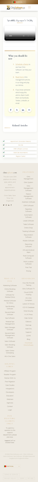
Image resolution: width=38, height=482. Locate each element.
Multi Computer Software (28, 257)
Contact (10, 406)
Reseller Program (10, 374)
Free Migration (10, 382)
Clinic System (28, 182)
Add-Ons (28, 329)
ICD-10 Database (28, 307)
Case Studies (9, 385)
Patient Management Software (28, 196)
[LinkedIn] (8, 205)
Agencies (10, 403)
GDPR (28, 336)
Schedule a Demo (22, 64)
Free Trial (28, 267)
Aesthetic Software (28, 202)
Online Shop (28, 228)
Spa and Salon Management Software (10, 335)
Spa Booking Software (9, 308)
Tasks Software (28, 224)
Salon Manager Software (10, 329)
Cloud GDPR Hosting (28, 293)
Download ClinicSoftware (28, 344)
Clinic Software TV (28, 289)
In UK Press (28, 314)
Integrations (10, 389)
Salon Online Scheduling (10, 352)
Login (10, 410)
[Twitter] (3, 205)
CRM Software (28, 205)
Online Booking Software (9, 290)
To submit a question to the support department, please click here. (10, 432)
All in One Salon (10, 356)
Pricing (28, 271)
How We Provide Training (28, 284)
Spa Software (10, 318)
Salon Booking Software (10, 346)
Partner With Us (9, 378)
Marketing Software (10, 285)
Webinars (10, 399)
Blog (28, 339)
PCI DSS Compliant (28, 299)
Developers (10, 392)
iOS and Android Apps (28, 251)
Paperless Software (28, 210)
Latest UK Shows (28, 304)
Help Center (28, 318)
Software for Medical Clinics (10, 296)
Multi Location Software (28, 263)
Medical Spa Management (10, 323)
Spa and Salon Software (10, 313)
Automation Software (28, 216)
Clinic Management (28, 178)
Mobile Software (28, 241)
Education (9, 396)
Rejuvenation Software (28, 236)
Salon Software (10, 341)
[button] (29, 7)
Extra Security (28, 311)
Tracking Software (28, 231)
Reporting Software (28, 245)
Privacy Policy (10, 478)
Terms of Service (11, 474)
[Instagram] (6, 205)
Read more (20, 77)
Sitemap (28, 325)
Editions (28, 322)
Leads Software (28, 221)
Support (28, 332)
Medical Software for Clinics (10, 302)
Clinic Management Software (28, 188)
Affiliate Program (10, 371)
